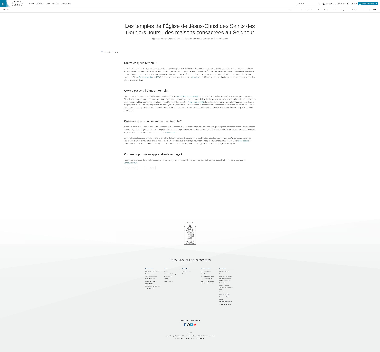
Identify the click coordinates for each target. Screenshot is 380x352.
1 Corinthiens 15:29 (196, 102)
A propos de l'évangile (131, 168)
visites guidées (243, 141)
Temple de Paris (150, 168)
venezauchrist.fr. (130, 163)
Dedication (170, 132)
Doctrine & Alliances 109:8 (149, 77)
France (5, 10)
